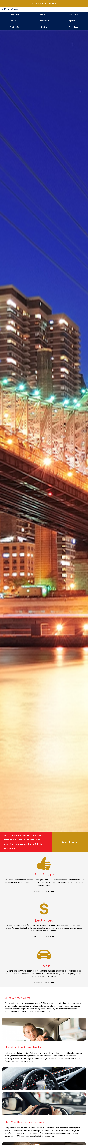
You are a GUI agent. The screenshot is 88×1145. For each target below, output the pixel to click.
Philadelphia (73, 27)
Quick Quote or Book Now (44, 3)
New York (14, 21)
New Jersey (73, 15)
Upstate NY (73, 21)
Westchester (14, 27)
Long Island (43, 15)
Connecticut (14, 15)
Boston (44, 27)
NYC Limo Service (11, 9)
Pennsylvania (44, 21)
